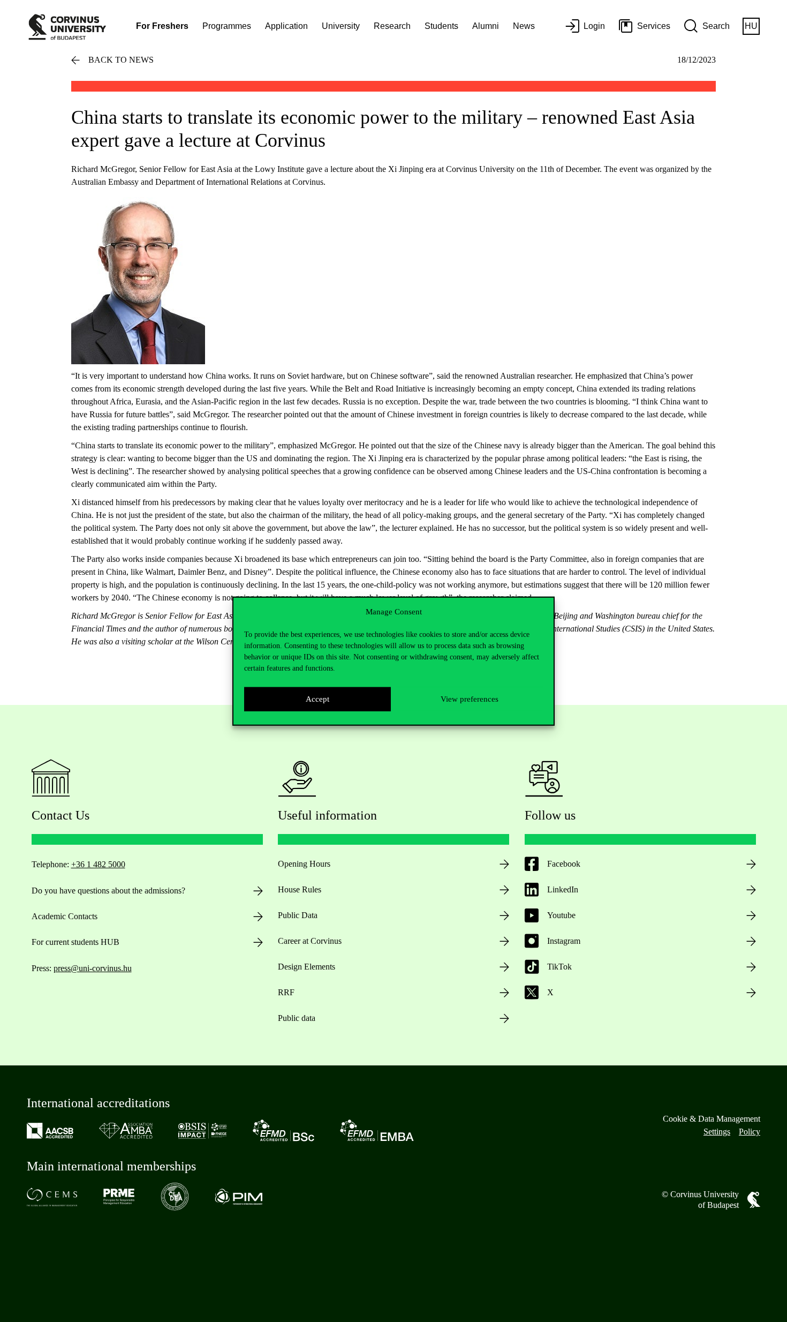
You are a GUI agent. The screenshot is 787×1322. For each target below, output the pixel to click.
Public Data (297, 915)
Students (441, 26)
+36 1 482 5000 (98, 864)
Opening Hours (304, 863)
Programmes (226, 26)
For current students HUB (75, 942)
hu (751, 26)
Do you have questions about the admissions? (108, 890)
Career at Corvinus (310, 940)
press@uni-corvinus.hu (93, 968)
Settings (716, 1131)
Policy (749, 1131)
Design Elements (306, 966)
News (524, 26)
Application (286, 26)
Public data (296, 1018)
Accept (317, 699)
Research (392, 26)
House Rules (299, 889)
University (341, 26)
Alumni (485, 26)
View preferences (469, 699)
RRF (286, 992)
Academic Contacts (64, 916)
